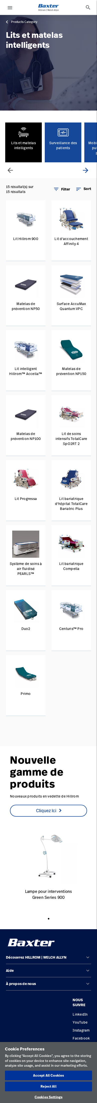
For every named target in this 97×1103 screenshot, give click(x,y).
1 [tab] (50, 923)
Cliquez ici (46, 810)
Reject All (48, 1086)
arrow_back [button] (10, 170)
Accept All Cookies (48, 1075)
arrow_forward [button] (86, 170)
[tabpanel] (48, 866)
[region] (48, 1072)
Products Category (24, 22)
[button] (83, 189)
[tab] (88, 7)
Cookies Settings (48, 1097)
